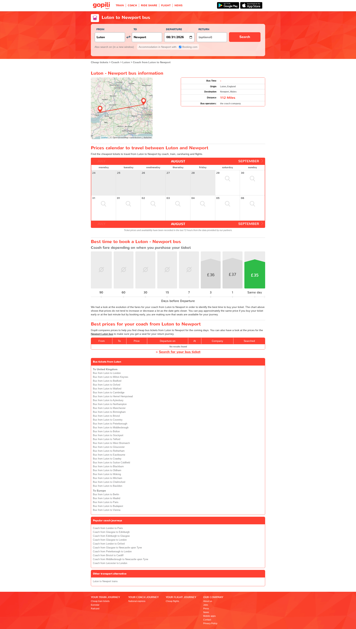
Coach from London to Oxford (109, 543)
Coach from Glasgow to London (110, 540)
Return (203, 29)
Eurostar (95, 605)
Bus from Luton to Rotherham (109, 451)
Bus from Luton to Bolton (106, 431)
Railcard (95, 608)
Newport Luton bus (102, 333)
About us (207, 601)
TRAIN (120, 5)
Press (206, 608)
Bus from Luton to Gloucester (109, 447)
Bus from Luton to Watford (107, 388)
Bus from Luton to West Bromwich (111, 443)
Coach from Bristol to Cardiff (108, 555)
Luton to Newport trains (105, 581)
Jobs (205, 605)
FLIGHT (166, 5)
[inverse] (128, 37)
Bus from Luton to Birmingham (109, 412)
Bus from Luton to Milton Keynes (110, 377)
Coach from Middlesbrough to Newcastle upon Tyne (120, 559)
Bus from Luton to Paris (105, 502)
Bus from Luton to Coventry (108, 420)
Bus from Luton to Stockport (108, 435)
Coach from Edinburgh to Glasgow (111, 536)
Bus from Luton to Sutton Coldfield (111, 462)
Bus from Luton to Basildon (107, 486)
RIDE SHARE (149, 5)
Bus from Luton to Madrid (106, 498)
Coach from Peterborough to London (112, 551)
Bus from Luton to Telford (106, 439)
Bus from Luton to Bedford (107, 381)
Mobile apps (209, 616)
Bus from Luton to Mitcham (107, 478)
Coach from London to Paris (108, 528)
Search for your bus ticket (179, 352)
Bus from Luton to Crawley (107, 458)
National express (136, 601)
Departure (174, 29)
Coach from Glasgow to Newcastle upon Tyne (117, 547)
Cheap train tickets (100, 601)
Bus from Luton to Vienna (106, 510)
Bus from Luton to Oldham (107, 470)
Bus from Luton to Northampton (110, 404)
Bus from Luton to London (107, 373)
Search (244, 37)
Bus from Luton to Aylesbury (108, 400)
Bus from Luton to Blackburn (108, 466)
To (135, 29)
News (206, 612)
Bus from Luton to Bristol (106, 416)
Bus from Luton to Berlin (106, 494)
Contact (207, 619)
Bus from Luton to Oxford (106, 385)
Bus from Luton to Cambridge (108, 392)
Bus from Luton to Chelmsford (109, 482)
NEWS (178, 5)
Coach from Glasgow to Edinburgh (111, 532)
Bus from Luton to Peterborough (110, 423)
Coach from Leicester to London (110, 563)
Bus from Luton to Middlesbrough (110, 427)
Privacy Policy (210, 623)
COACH (132, 5)
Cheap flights (172, 601)
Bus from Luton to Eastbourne (109, 455)
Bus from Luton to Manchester (109, 408)
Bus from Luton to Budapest (108, 506)
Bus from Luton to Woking (107, 474)
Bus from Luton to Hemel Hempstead (113, 396)
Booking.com (168, 46)
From (100, 29)
